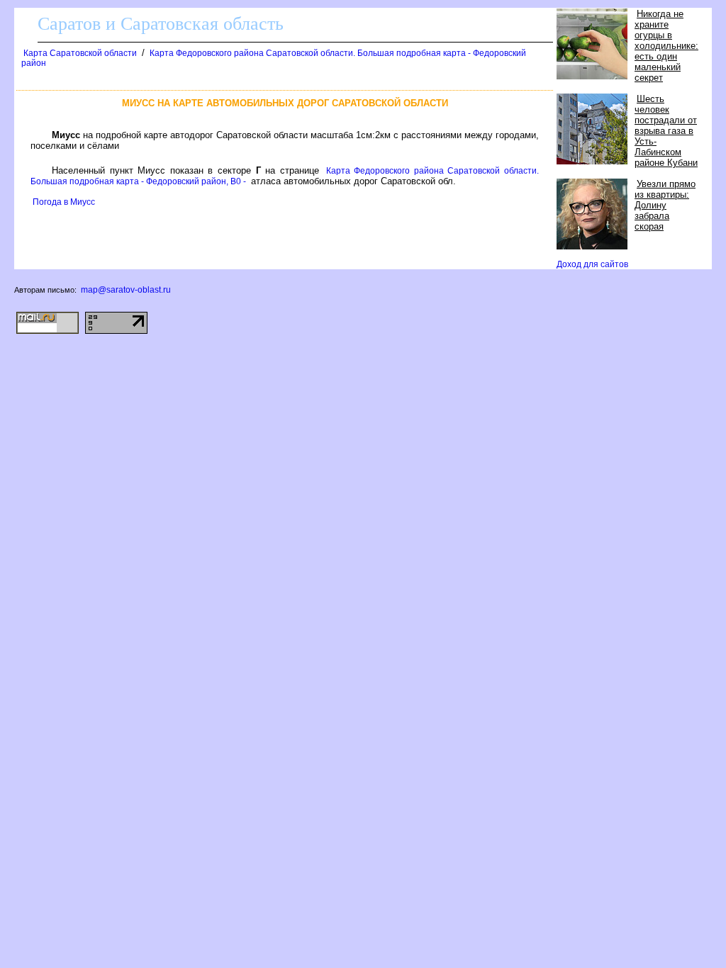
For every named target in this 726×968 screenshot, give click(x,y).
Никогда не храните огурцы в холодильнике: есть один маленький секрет (666, 46)
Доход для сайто (592, 264)
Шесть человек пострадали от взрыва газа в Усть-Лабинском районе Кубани (666, 131)
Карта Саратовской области (80, 53)
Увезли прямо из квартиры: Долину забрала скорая (665, 205)
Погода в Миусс (64, 202)
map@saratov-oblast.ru (126, 290)
